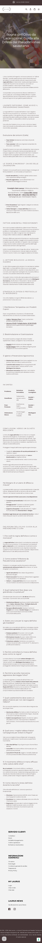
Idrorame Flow (16, 319)
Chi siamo (11, 861)
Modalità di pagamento (15, 840)
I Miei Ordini (12, 888)
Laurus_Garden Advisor (22, 2)
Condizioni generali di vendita (17, 866)
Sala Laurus (12, 930)
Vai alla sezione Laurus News (17, 905)
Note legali (11, 864)
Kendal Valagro (11, 346)
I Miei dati (11, 890)
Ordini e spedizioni (14, 842)
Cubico (8, 319)
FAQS (10, 838)
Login (10, 885)
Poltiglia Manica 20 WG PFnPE (26, 323)
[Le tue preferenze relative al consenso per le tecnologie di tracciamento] (38, 939)
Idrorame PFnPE (11, 323)
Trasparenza (12, 868)
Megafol (8, 344)
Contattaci (11, 836)
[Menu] (39, 9)
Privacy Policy (12, 870)
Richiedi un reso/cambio (16, 845)
